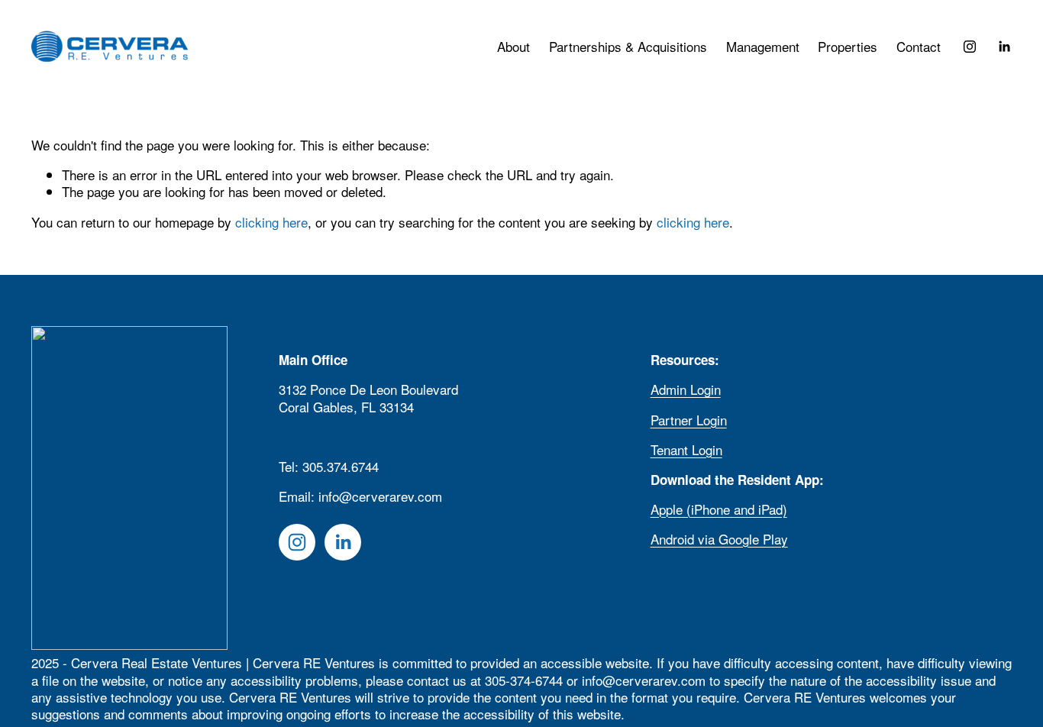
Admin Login (686, 389)
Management (762, 46)
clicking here (271, 221)
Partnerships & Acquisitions (628, 46)
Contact (918, 46)
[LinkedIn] (1004, 46)
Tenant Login (686, 449)
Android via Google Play (719, 539)
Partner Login (689, 420)
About (513, 46)
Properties (847, 46)
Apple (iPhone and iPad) (719, 509)
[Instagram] (969, 46)
